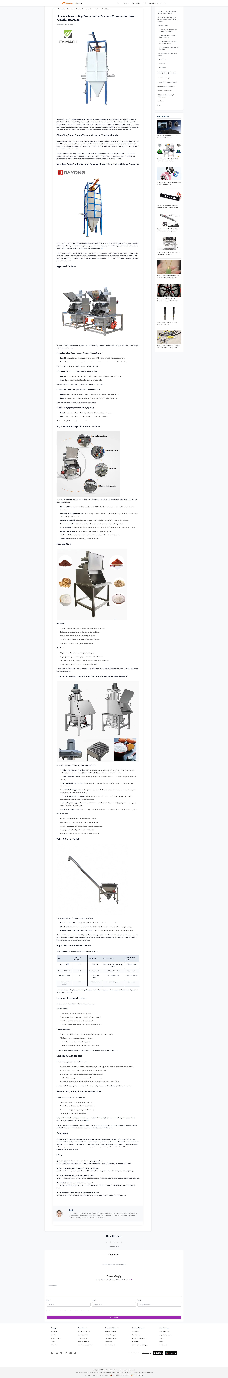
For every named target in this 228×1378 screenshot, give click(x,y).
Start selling (135, 1331)
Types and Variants (162, 25)
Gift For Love (163, 1345)
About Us (163, 3)
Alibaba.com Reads (110, 1345)
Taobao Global (131, 1370)
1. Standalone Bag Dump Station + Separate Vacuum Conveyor (168, 30)
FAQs (159, 105)
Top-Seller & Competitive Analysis (167, 82)
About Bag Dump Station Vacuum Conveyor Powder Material (166, 12)
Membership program (110, 1335)
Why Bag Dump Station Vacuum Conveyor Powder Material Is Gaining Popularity (168, 19)
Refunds (53, 1341)
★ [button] (107, 1242)
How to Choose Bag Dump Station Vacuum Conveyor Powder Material (167, 72)
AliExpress (96, 1370)
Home (118, 3)
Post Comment (114, 1317)
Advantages (162, 63)
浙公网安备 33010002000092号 (121, 1375)
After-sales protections (83, 1341)
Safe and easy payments (84, 1331)
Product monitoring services (85, 1345)
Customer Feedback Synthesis (165, 86)
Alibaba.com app (146, 1353)
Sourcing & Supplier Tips (164, 90)
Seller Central (135, 1335)
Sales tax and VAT (109, 1341)
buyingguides (61, 9)
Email (94, 1300)
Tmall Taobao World (111, 1370)
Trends (144, 3)
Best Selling (126, 3)
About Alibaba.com (164, 1331)
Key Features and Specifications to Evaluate (167, 54)
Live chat (53, 1335)
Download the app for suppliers (140, 1345)
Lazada (125, 1370)
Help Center (54, 1331)
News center (162, 1338)
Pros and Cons (161, 59)
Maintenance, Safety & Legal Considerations (165, 95)
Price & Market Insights (164, 78)
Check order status (55, 1338)
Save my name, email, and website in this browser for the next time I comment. (69, 1311)
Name (48, 1300)
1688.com (102, 1370)
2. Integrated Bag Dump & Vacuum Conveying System (168, 36)
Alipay (120, 1370)
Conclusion (160, 101)
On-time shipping (82, 1338)
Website (139, 1300)
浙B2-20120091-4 (138, 1375)
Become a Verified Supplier (139, 1338)
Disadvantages (162, 67)
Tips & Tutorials (153, 3)
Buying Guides (136, 3)
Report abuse (54, 1345)
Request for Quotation (110, 1331)
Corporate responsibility (165, 1335)
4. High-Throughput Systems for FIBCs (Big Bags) (169, 48)
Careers (161, 1341)
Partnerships (135, 1341)
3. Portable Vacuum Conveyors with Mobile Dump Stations (168, 42)
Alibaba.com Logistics (110, 1338)
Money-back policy (83, 1335)
